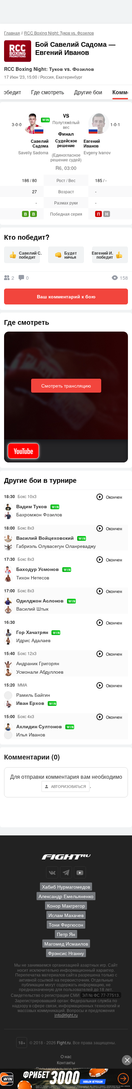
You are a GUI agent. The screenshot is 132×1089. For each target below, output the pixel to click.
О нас (66, 1056)
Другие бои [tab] (88, 92)
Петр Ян (66, 934)
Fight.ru (64, 1042)
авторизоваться (68, 786)
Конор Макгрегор (66, 905)
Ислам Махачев (66, 915)
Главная (12, 33)
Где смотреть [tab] (47, 92)
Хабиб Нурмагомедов (66, 886)
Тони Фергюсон (66, 924)
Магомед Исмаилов (66, 943)
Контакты (66, 1062)
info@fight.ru (66, 1015)
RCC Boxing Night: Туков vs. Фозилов (59, 33)
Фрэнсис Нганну (66, 953)
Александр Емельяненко (66, 896)
